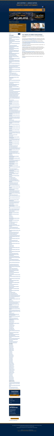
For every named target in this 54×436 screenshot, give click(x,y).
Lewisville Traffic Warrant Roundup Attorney (14, 260)
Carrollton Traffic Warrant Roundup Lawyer (14, 75)
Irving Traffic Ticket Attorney (12, 234)
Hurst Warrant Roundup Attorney (13, 227)
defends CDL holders (26, 44)
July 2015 (10, 374)
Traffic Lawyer (11, 326)
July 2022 (10, 351)
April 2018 (10, 361)
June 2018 (10, 359)
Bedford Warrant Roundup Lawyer (13, 66)
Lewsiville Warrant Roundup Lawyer (13, 264)
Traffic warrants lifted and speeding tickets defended (28, 51)
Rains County (10, 300)
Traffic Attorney (24, 36)
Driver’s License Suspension (16, 25)
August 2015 (10, 373)
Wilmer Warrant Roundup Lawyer (13, 339)
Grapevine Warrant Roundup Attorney (13, 201)
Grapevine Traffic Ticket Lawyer (13, 194)
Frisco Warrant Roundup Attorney (13, 179)
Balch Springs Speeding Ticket (12, 55)
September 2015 (11, 372)
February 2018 (11, 363)
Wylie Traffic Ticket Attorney (12, 342)
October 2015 (11, 371)
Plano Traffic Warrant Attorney (13, 294)
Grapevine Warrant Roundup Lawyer (13, 202)
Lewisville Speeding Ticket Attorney (13, 259)
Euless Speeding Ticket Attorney (13, 145)
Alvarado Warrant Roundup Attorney (13, 36)
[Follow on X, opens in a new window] (44, 6)
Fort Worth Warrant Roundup (12, 168)
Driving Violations (14, 26)
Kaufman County (11, 246)
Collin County (10, 83)
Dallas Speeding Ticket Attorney (13, 109)
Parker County (11, 285)
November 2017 (11, 364)
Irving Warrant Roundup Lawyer (13, 240)
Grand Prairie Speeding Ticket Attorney (14, 190)
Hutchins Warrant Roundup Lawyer (13, 233)
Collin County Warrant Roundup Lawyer (14, 89)
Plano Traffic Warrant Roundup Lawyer (14, 296)
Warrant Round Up (11, 329)
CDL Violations (13, 24)
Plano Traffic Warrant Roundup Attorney (14, 295)
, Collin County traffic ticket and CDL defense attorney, (30, 41)
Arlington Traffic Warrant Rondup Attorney (14, 43)
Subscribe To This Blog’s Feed (13, 420)
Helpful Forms (12, 400)
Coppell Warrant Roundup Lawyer (13, 95)
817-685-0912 (21, 18)
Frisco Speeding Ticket (12, 177)
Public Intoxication (11, 297)
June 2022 (10, 352)
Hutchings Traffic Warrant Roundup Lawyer (14, 228)
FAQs (11, 402)
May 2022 (10, 353)
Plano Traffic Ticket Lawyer (12, 293)
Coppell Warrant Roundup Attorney (13, 94)
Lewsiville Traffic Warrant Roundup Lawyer (14, 262)
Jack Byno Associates (27, 3)
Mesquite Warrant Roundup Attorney (13, 272)
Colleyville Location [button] (14, 418)
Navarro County (11, 273)
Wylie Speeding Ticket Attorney (13, 341)
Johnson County (11, 245)
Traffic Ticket (10, 327)
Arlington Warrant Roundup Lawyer (13, 50)
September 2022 (11, 350)
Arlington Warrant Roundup (12, 45)
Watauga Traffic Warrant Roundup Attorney (14, 330)
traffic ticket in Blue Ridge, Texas (32, 38)
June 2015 (10, 375)
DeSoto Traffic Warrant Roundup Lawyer (14, 131)
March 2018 (10, 362)
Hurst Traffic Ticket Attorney (12, 224)
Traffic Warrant (11, 328)
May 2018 (10, 360)
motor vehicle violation (25, 39)
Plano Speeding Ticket (11, 292)
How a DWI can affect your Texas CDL (13, 388)
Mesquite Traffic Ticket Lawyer (13, 268)
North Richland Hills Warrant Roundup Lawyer (14, 276)
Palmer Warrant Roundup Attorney (13, 284)
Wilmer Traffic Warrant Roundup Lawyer (14, 338)
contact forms (14, 395)
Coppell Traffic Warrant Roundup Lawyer (14, 93)
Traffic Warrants (14, 31)
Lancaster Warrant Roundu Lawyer (13, 253)
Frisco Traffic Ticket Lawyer (12, 178)
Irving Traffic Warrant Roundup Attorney (14, 235)
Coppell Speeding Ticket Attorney (13, 92)
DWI (11, 28)
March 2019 (10, 354)
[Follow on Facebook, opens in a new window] (42, 6)
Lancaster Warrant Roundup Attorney (13, 256)
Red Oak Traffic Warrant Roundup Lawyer (14, 301)
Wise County (10, 340)
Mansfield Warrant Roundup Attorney (13, 265)
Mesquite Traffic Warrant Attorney (13, 269)
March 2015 (10, 376)
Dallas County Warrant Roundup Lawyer (14, 106)
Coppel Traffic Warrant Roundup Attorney (14, 91)
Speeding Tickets (14, 29)
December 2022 (11, 348)
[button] (53, 430)
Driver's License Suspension (12, 134)
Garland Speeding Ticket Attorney (13, 182)
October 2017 (11, 365)
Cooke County (11, 90)
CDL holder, (30, 39)
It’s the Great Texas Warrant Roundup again (14, 382)
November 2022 (11, 349)
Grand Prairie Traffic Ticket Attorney (13, 191)
